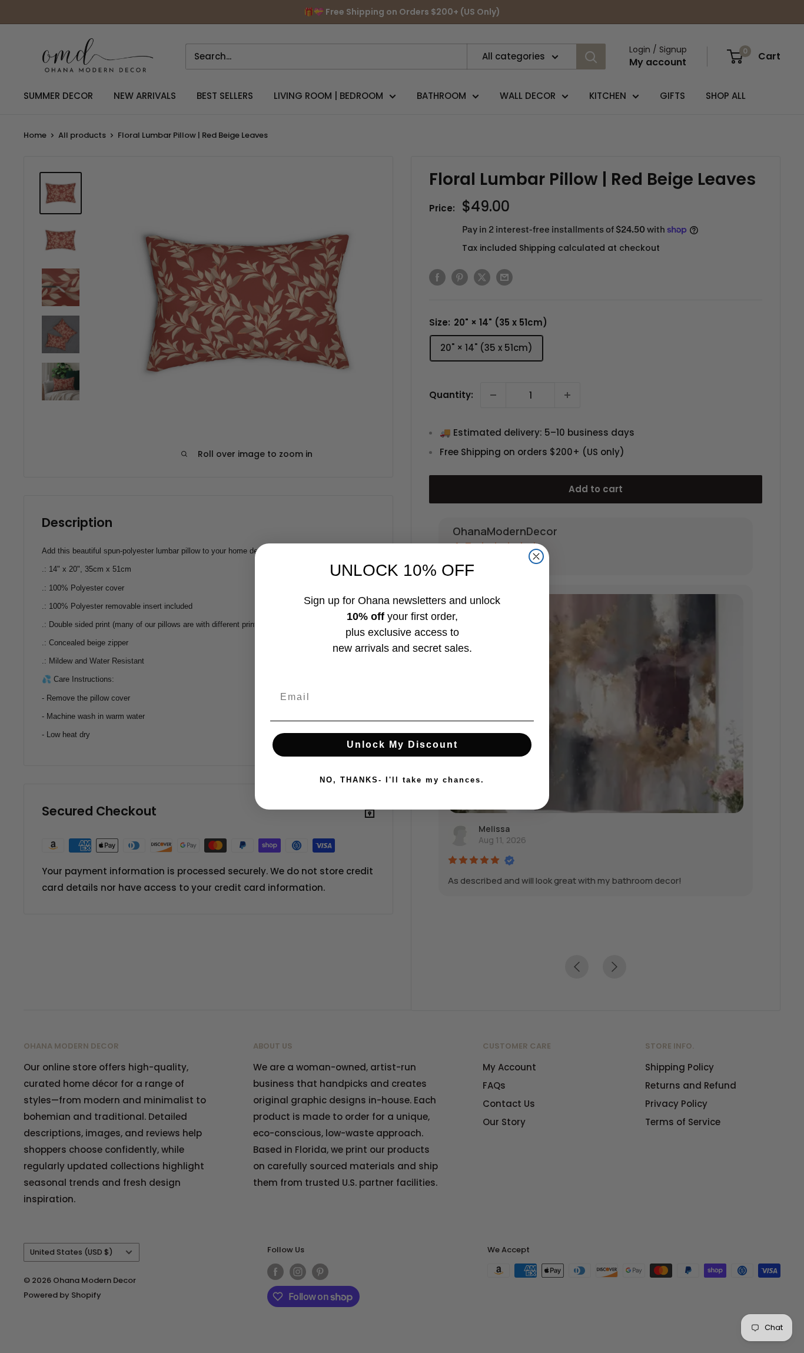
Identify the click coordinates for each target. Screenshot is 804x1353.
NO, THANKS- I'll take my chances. (402, 779)
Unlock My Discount (402, 744)
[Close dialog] (536, 556)
